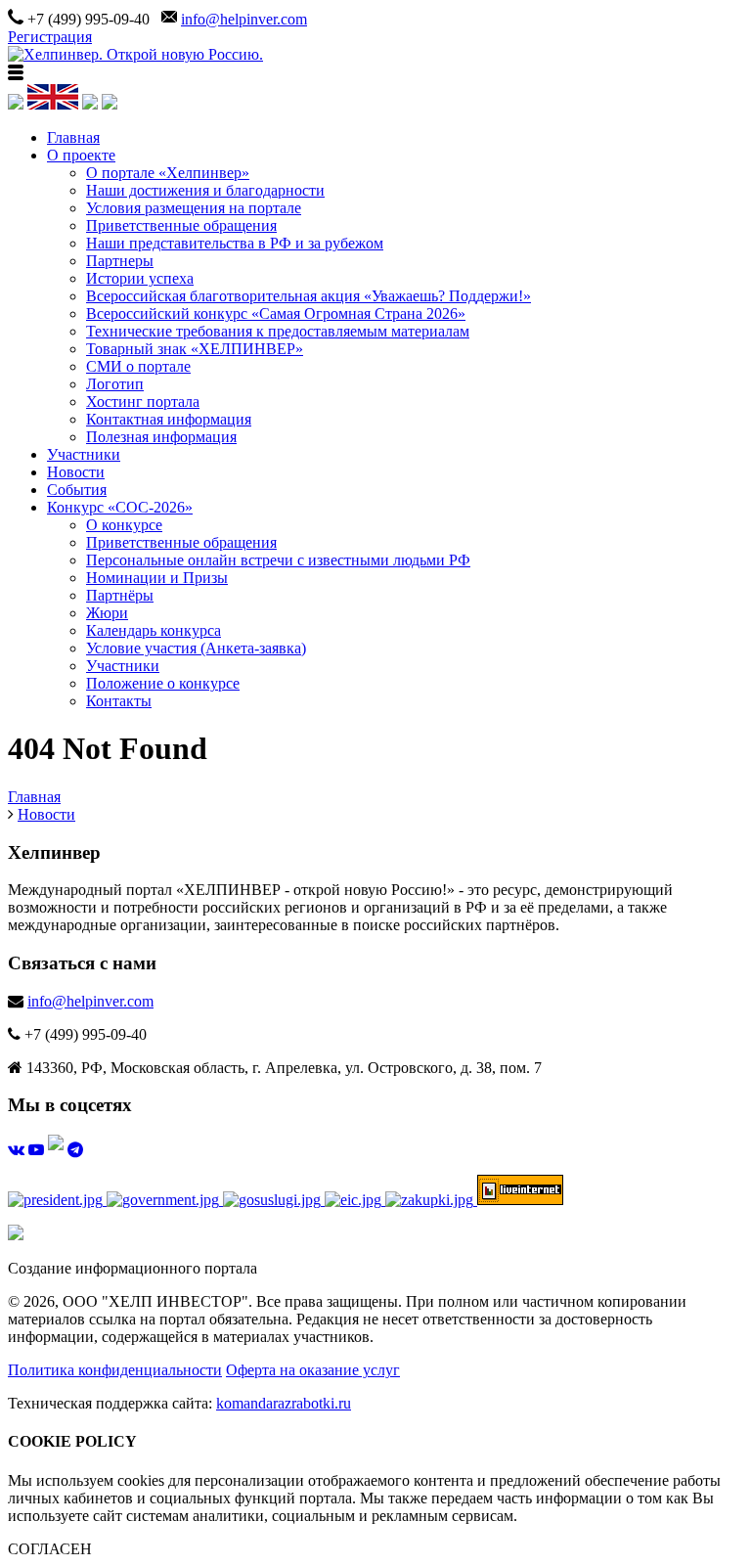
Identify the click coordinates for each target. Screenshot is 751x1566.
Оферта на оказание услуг (313, 1370)
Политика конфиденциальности (115, 1370)
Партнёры (120, 595)
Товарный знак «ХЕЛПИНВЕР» (194, 348)
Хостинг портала (142, 401)
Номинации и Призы (157, 577)
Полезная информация (161, 436)
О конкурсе (124, 524)
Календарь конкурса (153, 630)
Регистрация (50, 36)
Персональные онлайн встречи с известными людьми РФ (278, 560)
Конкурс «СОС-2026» (120, 507)
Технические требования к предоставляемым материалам (277, 331)
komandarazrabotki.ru (283, 1403)
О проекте (81, 155)
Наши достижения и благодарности (205, 190)
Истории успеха (140, 278)
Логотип (115, 384)
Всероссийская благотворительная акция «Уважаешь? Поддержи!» (308, 296)
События (77, 489)
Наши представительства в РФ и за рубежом (234, 243)
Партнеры (120, 260)
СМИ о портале (138, 366)
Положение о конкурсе (163, 683)
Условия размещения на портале (193, 208)
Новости (76, 472)
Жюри (107, 612)
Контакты (119, 701)
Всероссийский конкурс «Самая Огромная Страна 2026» (275, 313)
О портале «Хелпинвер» (167, 172)
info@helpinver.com (244, 19)
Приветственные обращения (181, 225)
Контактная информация (168, 419)
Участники (83, 454)
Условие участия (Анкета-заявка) (196, 648)
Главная (73, 137)
